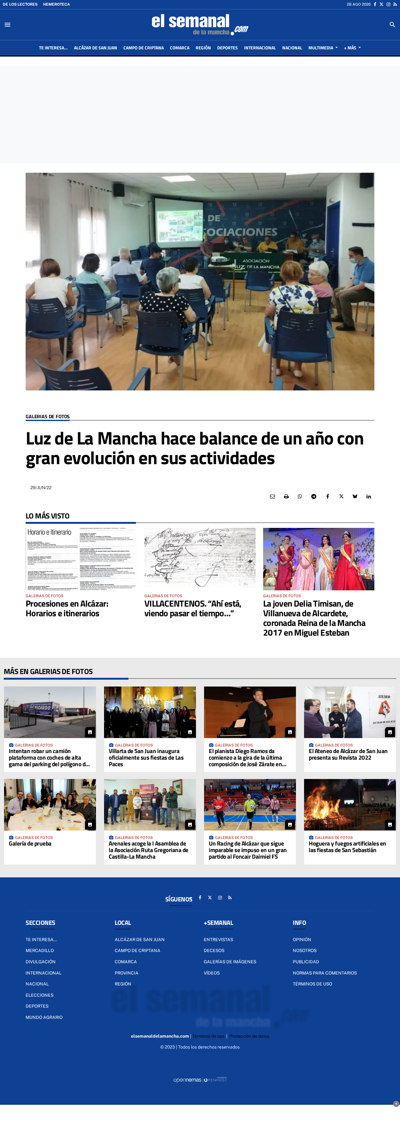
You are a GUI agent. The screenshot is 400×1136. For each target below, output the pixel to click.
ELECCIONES (39, 995)
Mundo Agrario (44, 1017)
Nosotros (305, 950)
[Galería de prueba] (50, 805)
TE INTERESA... (41, 939)
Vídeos (212, 972)
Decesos (214, 950)
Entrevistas (218, 939)
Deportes (37, 1006)
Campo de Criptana (137, 950)
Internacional (44, 972)
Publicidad (306, 961)
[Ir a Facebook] (375, 4)
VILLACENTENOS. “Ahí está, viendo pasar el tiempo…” (193, 608)
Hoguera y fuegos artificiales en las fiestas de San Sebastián (347, 846)
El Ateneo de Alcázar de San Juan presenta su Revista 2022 (348, 754)
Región (123, 983)
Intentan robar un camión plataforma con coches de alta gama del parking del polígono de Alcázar (48, 760)
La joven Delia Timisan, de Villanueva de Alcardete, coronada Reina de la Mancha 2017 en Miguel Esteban (314, 618)
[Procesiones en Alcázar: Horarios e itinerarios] (81, 559)
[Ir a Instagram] (388, 4)
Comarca (126, 961)
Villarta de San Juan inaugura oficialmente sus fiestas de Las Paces (146, 757)
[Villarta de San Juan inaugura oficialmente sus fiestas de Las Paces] (150, 712)
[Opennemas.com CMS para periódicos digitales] (200, 1079)
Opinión (302, 939)
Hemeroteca (56, 4)
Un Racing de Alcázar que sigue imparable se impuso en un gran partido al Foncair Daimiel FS (248, 850)
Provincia (126, 972)
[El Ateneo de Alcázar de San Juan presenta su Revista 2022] (350, 712)
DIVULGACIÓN (41, 961)
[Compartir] (300, 496)
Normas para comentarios (325, 972)
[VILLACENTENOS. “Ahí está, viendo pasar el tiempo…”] (200, 559)
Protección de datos (249, 1036)
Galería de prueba (30, 843)
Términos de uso (312, 983)
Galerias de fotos (48, 417)
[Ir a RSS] (395, 4)
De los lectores (20, 4)
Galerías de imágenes (230, 961)
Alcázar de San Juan (140, 939)
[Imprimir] (286, 496)
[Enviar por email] (272, 496)
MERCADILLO (40, 950)
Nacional (37, 983)
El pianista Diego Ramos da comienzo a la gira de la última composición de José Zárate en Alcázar (245, 760)
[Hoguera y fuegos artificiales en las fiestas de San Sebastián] (350, 805)
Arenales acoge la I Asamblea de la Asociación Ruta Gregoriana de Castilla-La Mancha (148, 850)
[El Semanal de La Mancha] (200, 24)
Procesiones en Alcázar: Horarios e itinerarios (67, 608)
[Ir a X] (381, 4)
